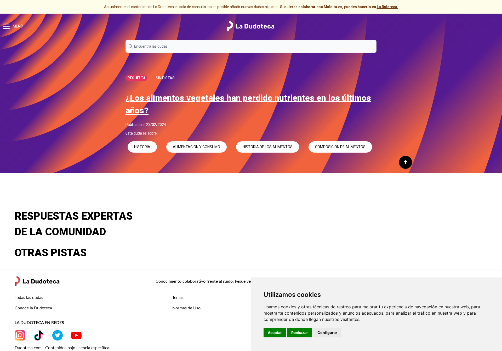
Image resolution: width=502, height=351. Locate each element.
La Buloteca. (387, 7)
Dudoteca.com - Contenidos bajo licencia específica (62, 348)
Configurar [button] (327, 332)
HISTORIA (142, 147)
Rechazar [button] (299, 332)
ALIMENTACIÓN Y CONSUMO (196, 147)
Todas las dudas (29, 298)
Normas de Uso (186, 308)
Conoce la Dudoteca (33, 308)
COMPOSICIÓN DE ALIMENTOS (340, 147)
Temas (178, 298)
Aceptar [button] (275, 332)
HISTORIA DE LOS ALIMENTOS (268, 147)
